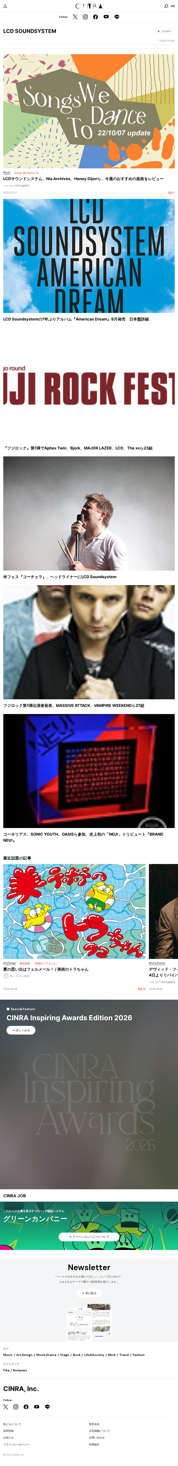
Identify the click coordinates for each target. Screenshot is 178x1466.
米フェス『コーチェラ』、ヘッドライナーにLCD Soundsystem (59, 576)
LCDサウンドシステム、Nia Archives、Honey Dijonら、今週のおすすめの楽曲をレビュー (83, 178)
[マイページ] (5, 6)
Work (112, 1354)
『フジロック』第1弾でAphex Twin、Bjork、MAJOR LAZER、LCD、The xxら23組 (78, 448)
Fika (6, 1370)
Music (8, 1354)
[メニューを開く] (173, 6)
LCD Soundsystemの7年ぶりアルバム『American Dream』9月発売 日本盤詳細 (76, 319)
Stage (64, 1354)
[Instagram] (85, 17)
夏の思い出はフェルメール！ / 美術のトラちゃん (46, 969)
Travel (124, 1354)
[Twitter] (75, 17)
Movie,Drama (46, 1354)
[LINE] (116, 17)
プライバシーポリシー (16, 1444)
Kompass (20, 1370)
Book (77, 1354)
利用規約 (94, 1444)
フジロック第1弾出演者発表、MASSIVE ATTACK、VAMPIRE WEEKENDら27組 (73, 705)
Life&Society (94, 1354)
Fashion (139, 1354)
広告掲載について (99, 1430)
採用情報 (8, 1430)
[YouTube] (106, 17)
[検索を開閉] (166, 6)
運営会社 (94, 1424)
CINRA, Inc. (21, 1389)
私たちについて (12, 1424)
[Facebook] (95, 17)
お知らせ (8, 1437)
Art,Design (24, 1354)
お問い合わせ (97, 1437)
